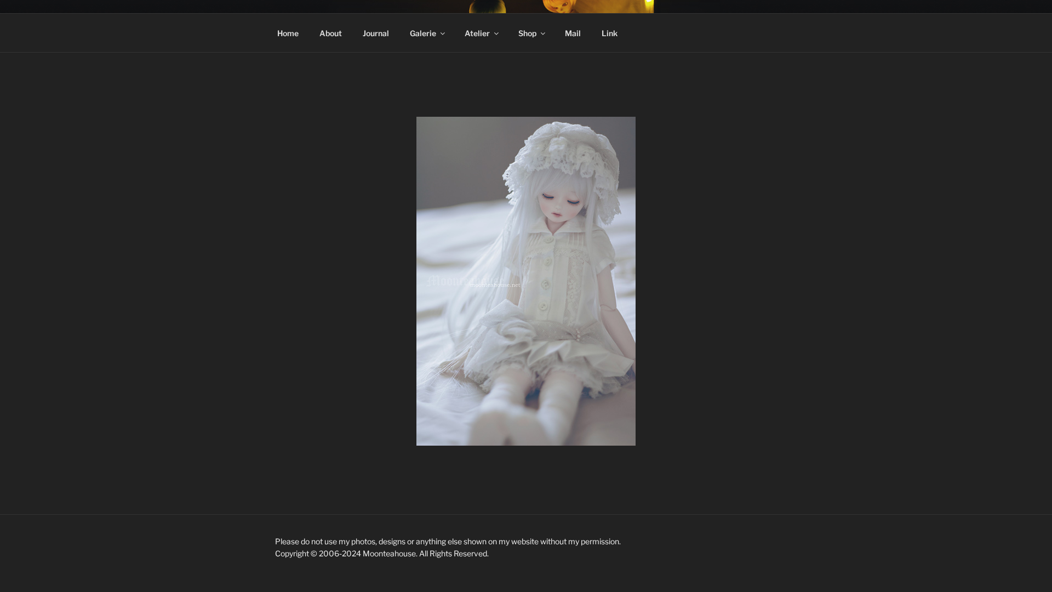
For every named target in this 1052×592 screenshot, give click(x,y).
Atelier (477, 33)
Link (610, 33)
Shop (527, 33)
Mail (573, 33)
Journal (376, 33)
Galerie (423, 33)
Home (288, 33)
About (330, 33)
